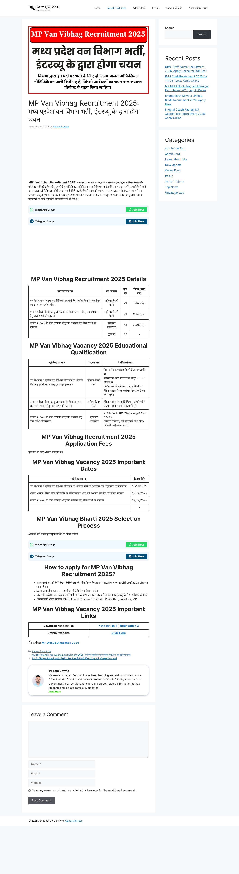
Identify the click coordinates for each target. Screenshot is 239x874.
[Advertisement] (88, 156)
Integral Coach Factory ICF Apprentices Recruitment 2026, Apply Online (185, 113)
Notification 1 (108, 625)
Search (169, 28)
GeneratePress (74, 820)
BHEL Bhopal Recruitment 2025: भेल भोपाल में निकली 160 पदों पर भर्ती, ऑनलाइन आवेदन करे (74, 658)
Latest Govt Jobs (116, 8)
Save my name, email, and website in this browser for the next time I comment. (84, 790)
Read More (55, 691)
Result (155, 8)
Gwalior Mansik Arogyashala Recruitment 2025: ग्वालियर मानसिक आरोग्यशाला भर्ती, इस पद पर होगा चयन (81, 654)
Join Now (138, 209)
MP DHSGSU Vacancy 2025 (60, 642)
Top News (171, 187)
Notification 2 (129, 625)
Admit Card (139, 8)
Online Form (173, 170)
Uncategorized (174, 192)
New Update (173, 165)
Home (97, 8)
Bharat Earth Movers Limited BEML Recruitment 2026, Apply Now (185, 100)
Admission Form (198, 8)
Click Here (119, 633)
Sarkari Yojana (174, 8)
